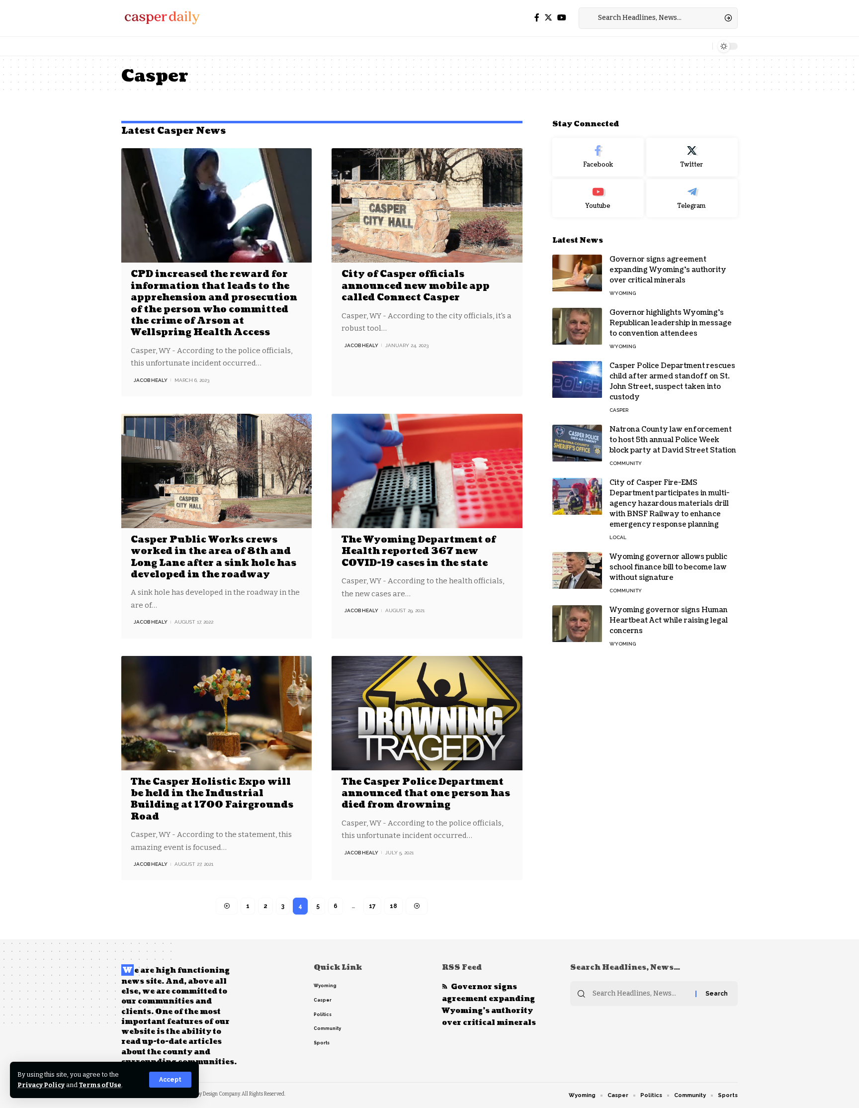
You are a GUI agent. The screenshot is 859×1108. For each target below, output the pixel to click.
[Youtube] (598, 198)
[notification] (702, 46)
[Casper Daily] (161, 18)
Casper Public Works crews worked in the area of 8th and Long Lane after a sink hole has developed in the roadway (213, 557)
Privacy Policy (41, 1085)
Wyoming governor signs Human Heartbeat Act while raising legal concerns (668, 621)
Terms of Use (100, 1085)
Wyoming (622, 293)
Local (617, 538)
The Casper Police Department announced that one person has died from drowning (426, 794)
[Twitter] (548, 17)
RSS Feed (462, 967)
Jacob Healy (151, 380)
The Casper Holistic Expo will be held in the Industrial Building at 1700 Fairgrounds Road (212, 799)
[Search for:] (640, 993)
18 (393, 906)
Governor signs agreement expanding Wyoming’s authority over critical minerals (667, 270)
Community (625, 463)
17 (372, 906)
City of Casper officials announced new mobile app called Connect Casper (416, 286)
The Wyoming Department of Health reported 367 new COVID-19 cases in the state (419, 551)
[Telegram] (692, 198)
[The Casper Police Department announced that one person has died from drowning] (427, 713)
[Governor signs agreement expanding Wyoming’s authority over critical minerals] (577, 273)
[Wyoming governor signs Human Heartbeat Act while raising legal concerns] (577, 624)
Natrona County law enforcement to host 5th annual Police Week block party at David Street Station (672, 440)
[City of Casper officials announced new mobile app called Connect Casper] (427, 205)
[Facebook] (537, 17)
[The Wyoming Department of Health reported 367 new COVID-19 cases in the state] (427, 471)
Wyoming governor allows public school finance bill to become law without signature (668, 568)
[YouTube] (562, 17)
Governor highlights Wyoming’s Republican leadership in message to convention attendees (670, 323)
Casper (618, 410)
